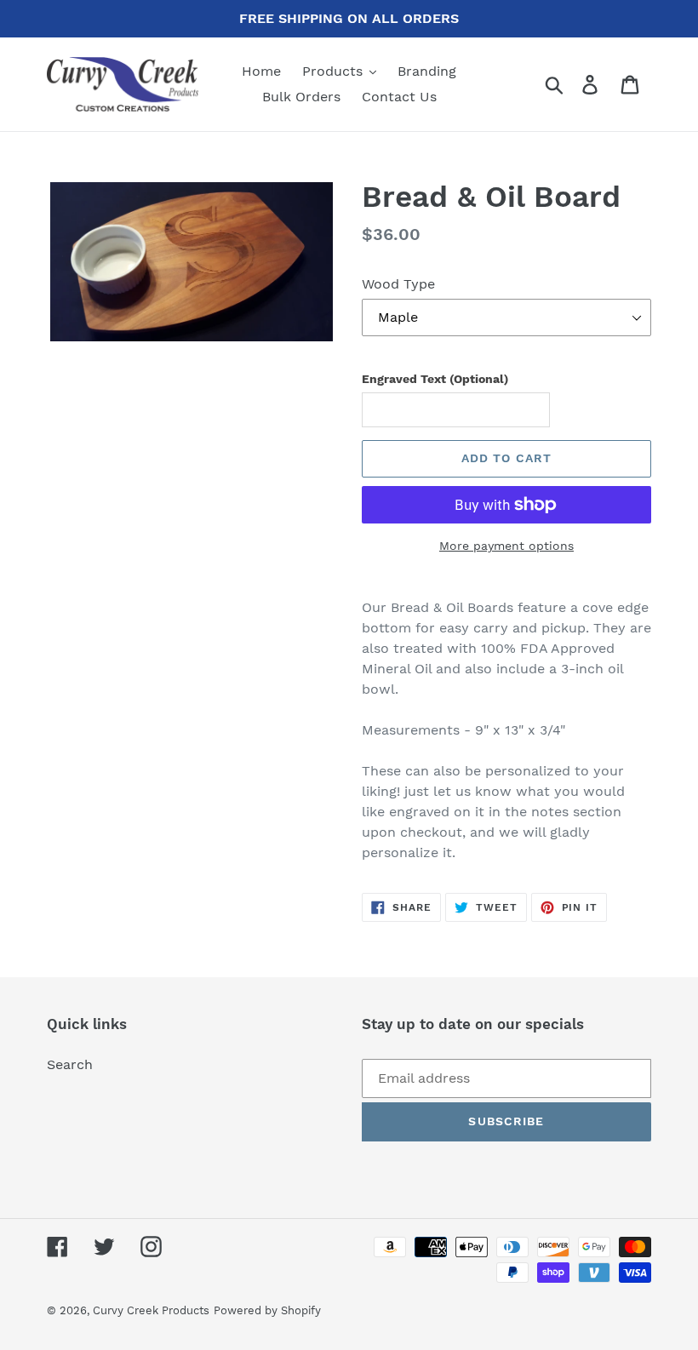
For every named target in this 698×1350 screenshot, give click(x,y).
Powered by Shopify (267, 1310)
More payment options (506, 545)
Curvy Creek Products (151, 1310)
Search (70, 1064)
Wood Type (398, 284)
